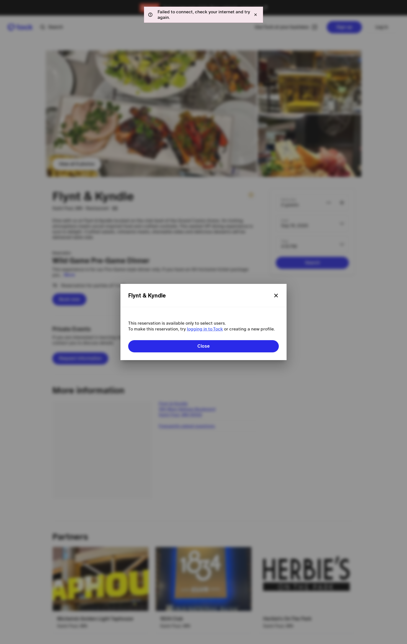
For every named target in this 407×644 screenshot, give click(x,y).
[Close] (276, 295)
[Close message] (255, 15)
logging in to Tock (205, 329)
